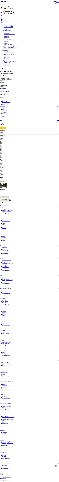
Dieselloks (3, 248)
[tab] (29, 106)
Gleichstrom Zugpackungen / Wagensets (7, 364)
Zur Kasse (57, 2)
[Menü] (57, 465)
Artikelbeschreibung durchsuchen (5, 78)
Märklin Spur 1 (4, 227)
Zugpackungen (4, 251)
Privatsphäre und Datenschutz (6, 102)
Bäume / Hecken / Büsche (7, 63)
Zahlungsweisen (4, 103)
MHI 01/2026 (4, 220)
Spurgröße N (4, 373)
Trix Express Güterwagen (5, 343)
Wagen (1, 275)
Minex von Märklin (6, 37)
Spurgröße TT (4, 374)
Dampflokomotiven (4, 247)
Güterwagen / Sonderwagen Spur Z (7, 406)
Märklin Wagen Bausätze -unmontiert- (7, 280)
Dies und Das (4, 433)
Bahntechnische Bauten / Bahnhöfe (7, 453)
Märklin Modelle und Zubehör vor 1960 (9, 34)
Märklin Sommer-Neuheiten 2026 (8, 27)
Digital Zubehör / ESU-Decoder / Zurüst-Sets (10, 52)
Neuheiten (1, 207)
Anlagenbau (5, 60)
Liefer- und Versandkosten (5, 111)
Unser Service (4, 123)
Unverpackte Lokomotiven (5, 250)
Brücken (5, 55)
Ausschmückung (4, 465)
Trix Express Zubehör (5, 344)
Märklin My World (6, 33)
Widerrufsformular (4, 101)
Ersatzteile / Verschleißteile (7, 39)
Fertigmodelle (4, 456)
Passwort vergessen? (4, 478)
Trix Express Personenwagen (6, 342)
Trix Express (5, 42)
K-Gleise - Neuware (5, 300)
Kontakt (3, 116)
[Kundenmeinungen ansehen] (4, 201)
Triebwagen (3, 249)
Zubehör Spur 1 (4, 387)
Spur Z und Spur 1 (6, 46)
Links (3, 118)
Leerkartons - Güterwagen (5, 333)
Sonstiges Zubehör (6, 58)
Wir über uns (4, 122)
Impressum (3, 104)
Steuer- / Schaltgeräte (7, 51)
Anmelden (57, 3)
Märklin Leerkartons (3, 330)
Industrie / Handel (4, 454)
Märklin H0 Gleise (6, 35)
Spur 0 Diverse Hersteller (5, 267)
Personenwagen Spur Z (5, 405)
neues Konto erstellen (8, 480)
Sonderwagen (4, 281)
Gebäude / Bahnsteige (7, 57)
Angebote (5, 24)
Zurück (1, 80)
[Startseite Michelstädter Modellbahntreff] (7, 9)
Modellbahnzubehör (5, 431)
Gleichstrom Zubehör (5, 365)
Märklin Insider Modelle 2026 (6, 221)
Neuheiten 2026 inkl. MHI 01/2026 (8, 26)
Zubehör (4, 50)
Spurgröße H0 (6, 43)
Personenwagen (4, 222)
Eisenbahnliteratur (4, 432)
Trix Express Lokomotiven (5, 341)
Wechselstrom (5, 30)
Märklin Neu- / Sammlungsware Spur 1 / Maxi (10, 47)
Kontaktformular (3, 88)
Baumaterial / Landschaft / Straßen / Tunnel (10, 61)
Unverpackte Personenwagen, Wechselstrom (8, 277)
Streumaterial (5, 64)
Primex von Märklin (6, 36)
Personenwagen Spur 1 (5, 383)
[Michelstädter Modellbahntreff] (1, 19)
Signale (5, 56)
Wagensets (3, 224)
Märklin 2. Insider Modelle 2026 (8, 25)
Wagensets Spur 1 (4, 385)
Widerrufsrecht (4, 100)
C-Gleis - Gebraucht (5, 301)
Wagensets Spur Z (4, 407)
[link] (29, 15)
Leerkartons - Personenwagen (6, 332)
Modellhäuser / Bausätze (7, 62)
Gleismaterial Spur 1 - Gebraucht (6, 386)
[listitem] (30, 192)
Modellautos (3, 466)
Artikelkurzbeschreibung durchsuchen (6, 79)
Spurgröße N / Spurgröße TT (8, 44)
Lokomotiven (4, 311)
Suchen (57, 1)
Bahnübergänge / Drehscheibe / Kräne (9, 54)
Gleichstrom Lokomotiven (5, 362)
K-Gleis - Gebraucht (5, 302)
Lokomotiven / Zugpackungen (4, 245)
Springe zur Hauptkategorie (6, 213)
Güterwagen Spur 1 (4, 384)
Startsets (5, 32)
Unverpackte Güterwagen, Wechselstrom (7, 279)
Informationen (2, 106)
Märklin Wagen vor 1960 (5, 290)
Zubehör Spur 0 (4, 323)
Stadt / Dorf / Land (4, 455)
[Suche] (2, 19)
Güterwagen (3, 223)
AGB (3, 99)
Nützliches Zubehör (6, 65)
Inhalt (1, 120)
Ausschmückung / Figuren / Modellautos (7, 443)
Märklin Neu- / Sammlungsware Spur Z (9, 48)
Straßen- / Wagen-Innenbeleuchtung (9, 53)
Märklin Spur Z (4, 228)
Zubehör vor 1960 (4, 291)
